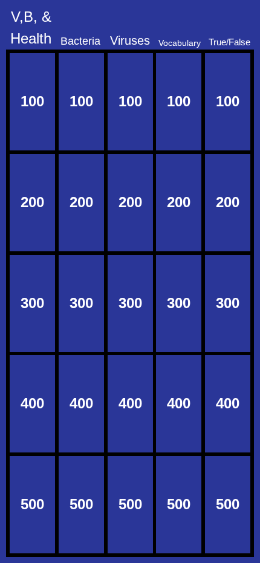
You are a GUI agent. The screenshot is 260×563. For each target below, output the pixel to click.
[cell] (32, 101)
